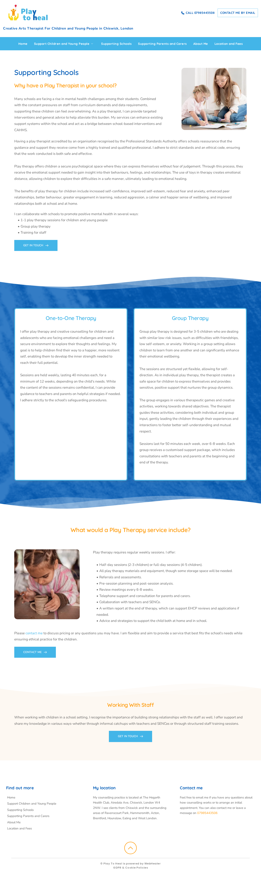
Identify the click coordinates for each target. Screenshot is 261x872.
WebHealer (152, 863)
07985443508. (207, 813)
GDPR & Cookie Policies (130, 868)
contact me (34, 633)
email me (202, 797)
